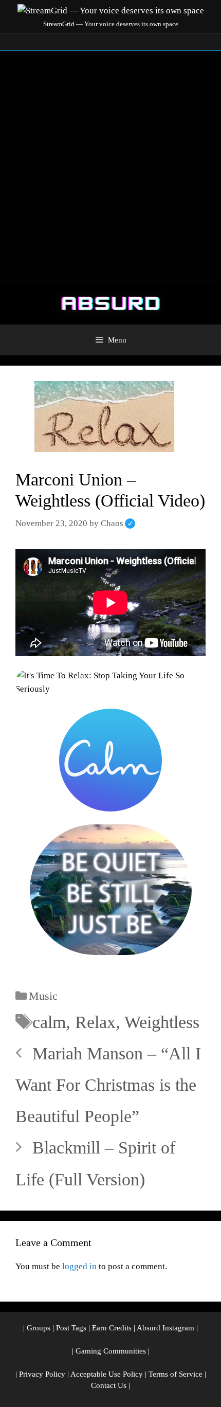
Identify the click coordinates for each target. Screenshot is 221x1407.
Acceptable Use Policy (106, 1374)
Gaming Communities (111, 1351)
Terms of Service (175, 1374)
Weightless (161, 1022)
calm (49, 1022)
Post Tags (71, 1328)
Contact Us (108, 1385)
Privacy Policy (42, 1374)
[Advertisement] (110, 166)
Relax (95, 1022)
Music (43, 995)
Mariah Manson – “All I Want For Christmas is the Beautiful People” (108, 1085)
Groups (38, 1328)
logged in (79, 1266)
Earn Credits (112, 1328)
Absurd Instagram (165, 1328)
